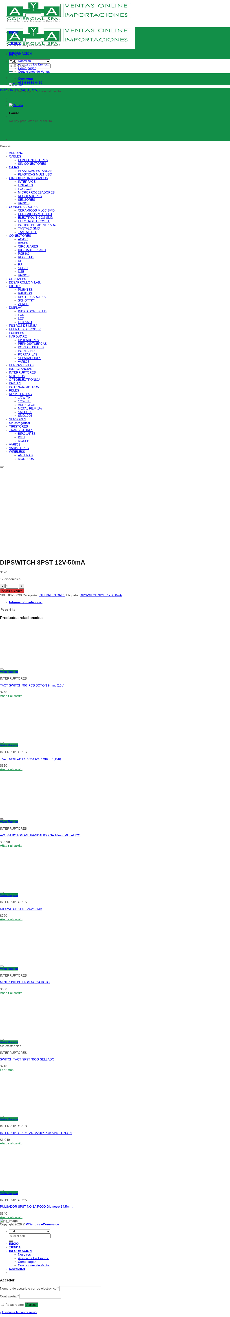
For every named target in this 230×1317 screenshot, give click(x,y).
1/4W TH (24, 401)
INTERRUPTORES (23, 90)
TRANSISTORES (21, 430)
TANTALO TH (27, 232)
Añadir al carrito (12, 591)
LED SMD (25, 322)
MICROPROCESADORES (36, 192)
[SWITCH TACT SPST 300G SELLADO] (27, 1035)
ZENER (23, 304)
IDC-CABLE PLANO (32, 250)
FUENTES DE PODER (25, 329)
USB (21, 271)
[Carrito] (16, 84)
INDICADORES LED (32, 311)
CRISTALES (17, 279)
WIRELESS (17, 451)
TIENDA (15, 43)
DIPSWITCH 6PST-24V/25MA (21, 909)
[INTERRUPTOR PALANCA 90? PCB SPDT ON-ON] (27, 1112)
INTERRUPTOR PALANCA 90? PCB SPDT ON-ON (36, 1133)
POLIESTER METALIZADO (37, 225)
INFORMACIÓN (20, 53)
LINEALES (25, 185)
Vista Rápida (9, 671)
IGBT (21, 437)
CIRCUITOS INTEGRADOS (28, 178)
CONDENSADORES (23, 207)
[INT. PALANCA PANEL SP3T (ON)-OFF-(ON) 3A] (20, 116)
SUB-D (23, 268)
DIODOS (15, 286)
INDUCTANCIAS (20, 369)
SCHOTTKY (26, 300)
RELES (14, 390)
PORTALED (26, 351)
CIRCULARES (28, 246)
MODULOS (17, 376)
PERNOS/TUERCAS (32, 343)
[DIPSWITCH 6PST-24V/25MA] (27, 888)
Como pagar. (27, 68)
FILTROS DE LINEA (23, 325)
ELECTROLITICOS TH (34, 221)
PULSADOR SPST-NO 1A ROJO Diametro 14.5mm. (36, 1206)
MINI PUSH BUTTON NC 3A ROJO (25, 982)
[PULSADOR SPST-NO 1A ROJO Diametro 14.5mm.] (27, 1186)
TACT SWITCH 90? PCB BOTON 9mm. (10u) (32, 685)
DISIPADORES (28, 340)
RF (20, 261)
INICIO (14, 32)
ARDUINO (16, 153)
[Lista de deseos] (2, 467)
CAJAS (14, 167)
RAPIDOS (25, 293)
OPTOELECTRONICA (24, 379)
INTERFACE (26, 181)
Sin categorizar (19, 423)
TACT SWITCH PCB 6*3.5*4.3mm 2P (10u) (30, 759)
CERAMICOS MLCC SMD (36, 210)
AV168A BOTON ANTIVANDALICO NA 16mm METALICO (40, 835)
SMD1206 (25, 415)
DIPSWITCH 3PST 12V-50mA (101, 595)
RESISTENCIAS (20, 394)
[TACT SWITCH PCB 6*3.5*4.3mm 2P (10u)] (27, 738)
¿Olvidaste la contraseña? (18, 1312)
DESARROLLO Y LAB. (25, 282)
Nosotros (24, 61)
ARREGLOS (26, 405)
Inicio (3, 90)
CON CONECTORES (33, 160)
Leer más (6, 1070)
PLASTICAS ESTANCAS (35, 171)
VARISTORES (19, 448)
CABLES (15, 156)
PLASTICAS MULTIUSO (35, 174)
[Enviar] (11, 71)
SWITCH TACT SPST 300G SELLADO (27, 1059)
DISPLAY (15, 307)
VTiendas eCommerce (42, 1224)
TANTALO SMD (29, 228)
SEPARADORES (29, 358)
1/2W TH (24, 397)
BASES (23, 243)
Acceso (31, 1304)
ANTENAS (25, 455)
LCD (21, 315)
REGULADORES (30, 196)
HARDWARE (18, 336)
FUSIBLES (16, 333)
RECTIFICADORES (32, 297)
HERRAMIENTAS (21, 365)
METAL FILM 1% (30, 408)
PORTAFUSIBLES (31, 347)
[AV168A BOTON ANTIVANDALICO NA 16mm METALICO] (27, 814)
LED (21, 318)
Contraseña (9, 1296)
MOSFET (24, 441)
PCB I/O (23, 253)
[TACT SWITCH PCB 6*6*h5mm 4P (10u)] (20, 139)
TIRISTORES (18, 426)
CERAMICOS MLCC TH (35, 214)
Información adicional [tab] (25, 602)
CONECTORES (20, 235)
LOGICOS (25, 189)
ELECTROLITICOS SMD (35, 217)
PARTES (15, 383)
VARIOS (23, 203)
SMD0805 (25, 412)
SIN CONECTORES (32, 163)
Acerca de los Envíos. (33, 64)
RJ (20, 264)
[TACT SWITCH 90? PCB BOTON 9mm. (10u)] (27, 664)
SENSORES (26, 199)
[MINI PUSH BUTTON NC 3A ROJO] (27, 961)
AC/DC (23, 239)
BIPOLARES (26, 433)
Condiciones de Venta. (34, 71)
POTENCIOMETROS (24, 387)
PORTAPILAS (27, 354)
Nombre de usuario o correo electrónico (29, 1288)
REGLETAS (26, 257)
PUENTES (25, 289)
